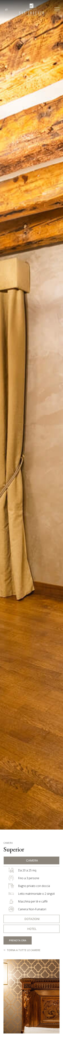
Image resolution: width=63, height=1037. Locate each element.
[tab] (31, 860)
